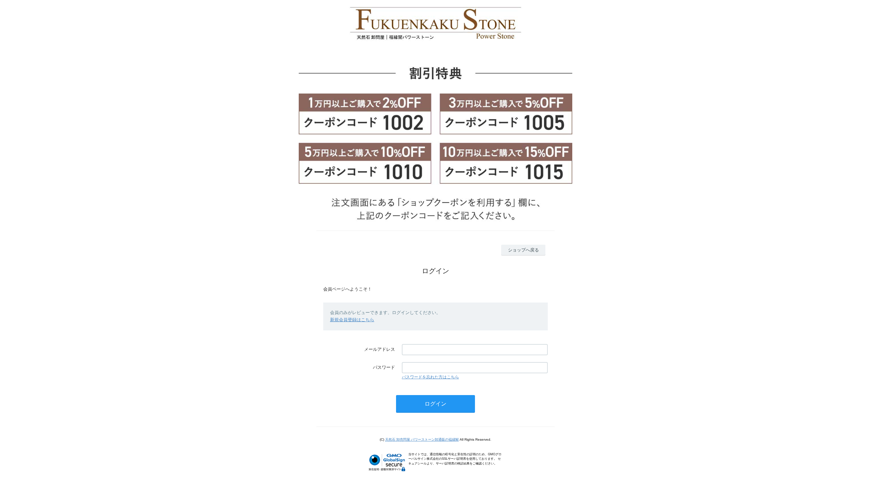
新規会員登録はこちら (352, 319)
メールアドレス (379, 349)
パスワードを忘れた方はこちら (430, 377)
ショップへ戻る (523, 249)
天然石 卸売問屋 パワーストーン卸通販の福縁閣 (422, 439)
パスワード (384, 367)
